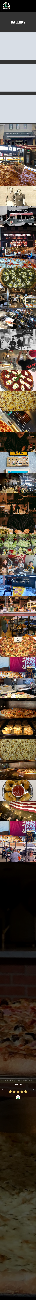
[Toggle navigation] (32, 6)
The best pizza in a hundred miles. (18, 1081)
